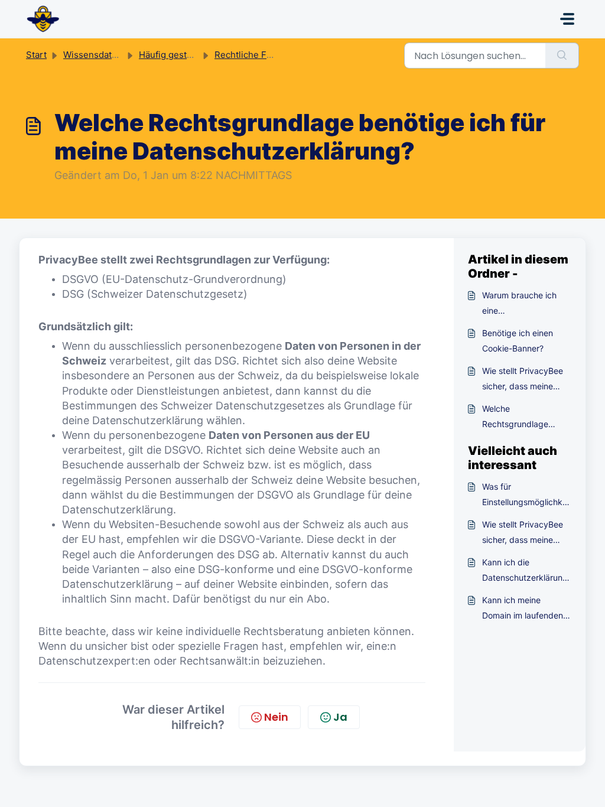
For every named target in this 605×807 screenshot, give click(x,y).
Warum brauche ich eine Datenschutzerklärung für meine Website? (525, 304)
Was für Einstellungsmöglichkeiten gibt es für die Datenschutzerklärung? (525, 495)
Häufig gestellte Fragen (188, 54)
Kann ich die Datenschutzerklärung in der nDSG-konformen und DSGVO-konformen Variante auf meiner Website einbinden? (525, 571)
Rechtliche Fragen (252, 54)
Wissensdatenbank (102, 54)
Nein (276, 717)
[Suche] (562, 56)
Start (36, 54)
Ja (340, 717)
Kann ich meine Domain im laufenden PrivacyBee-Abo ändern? (522, 609)
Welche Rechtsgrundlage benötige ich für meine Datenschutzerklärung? (525, 417)
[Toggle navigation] (567, 19)
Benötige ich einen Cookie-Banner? (517, 340)
